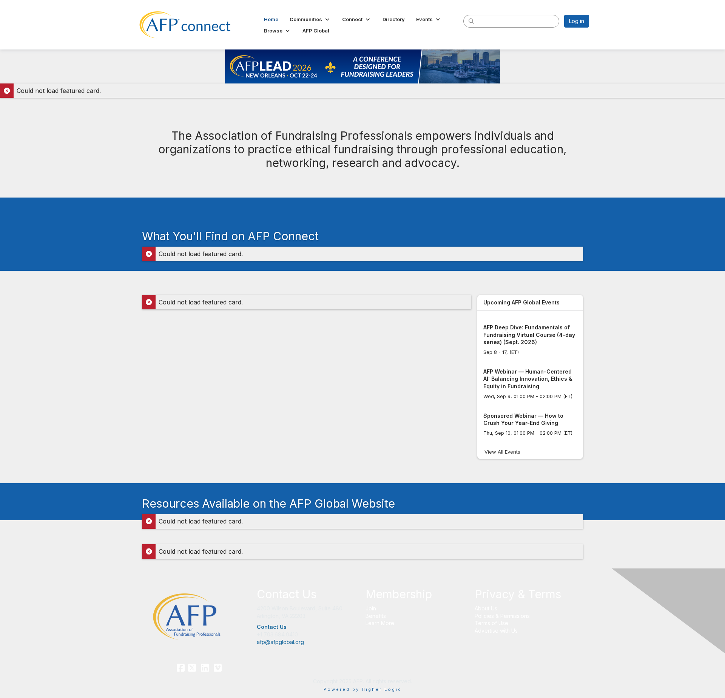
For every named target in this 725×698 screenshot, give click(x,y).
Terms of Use (491, 623)
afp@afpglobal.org (280, 642)
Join (371, 608)
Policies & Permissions (502, 616)
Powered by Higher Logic (363, 689)
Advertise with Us (496, 630)
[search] (471, 21)
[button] (310, 19)
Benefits (376, 616)
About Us (486, 608)
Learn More (380, 623)
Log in (576, 21)
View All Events (502, 452)
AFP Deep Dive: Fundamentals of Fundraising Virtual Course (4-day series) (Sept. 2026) (529, 334)
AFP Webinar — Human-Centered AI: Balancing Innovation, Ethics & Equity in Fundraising (527, 378)
